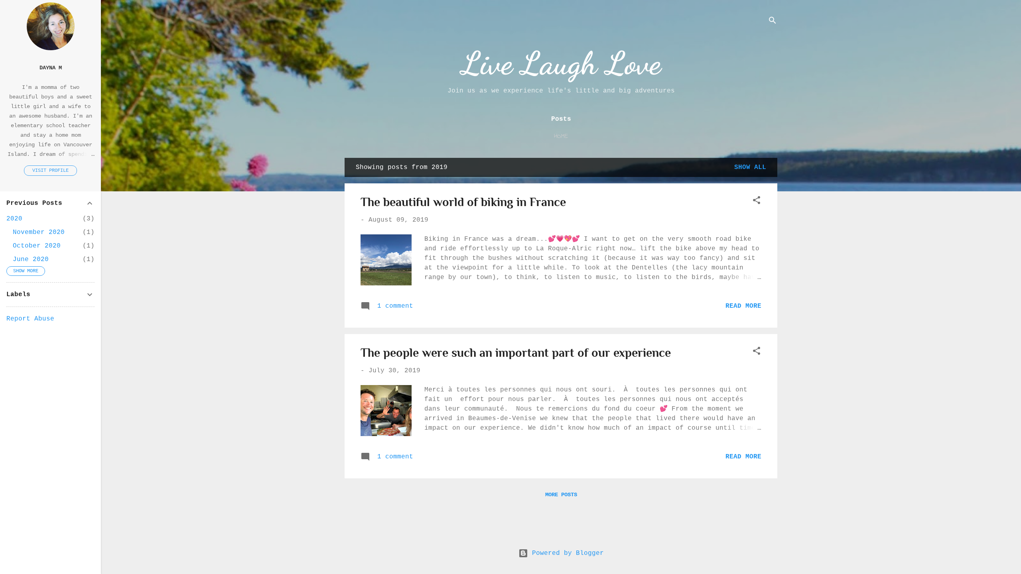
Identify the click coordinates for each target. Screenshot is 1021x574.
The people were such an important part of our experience (516, 353)
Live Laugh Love (561, 63)
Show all (750, 167)
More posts (561, 494)
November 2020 (39, 232)
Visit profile (50, 170)
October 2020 (37, 246)
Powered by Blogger (566, 553)
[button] (756, 201)
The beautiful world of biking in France (463, 202)
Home (561, 136)
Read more (743, 306)
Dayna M (50, 68)
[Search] (772, 22)
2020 (14, 218)
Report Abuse (30, 318)
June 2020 (31, 259)
